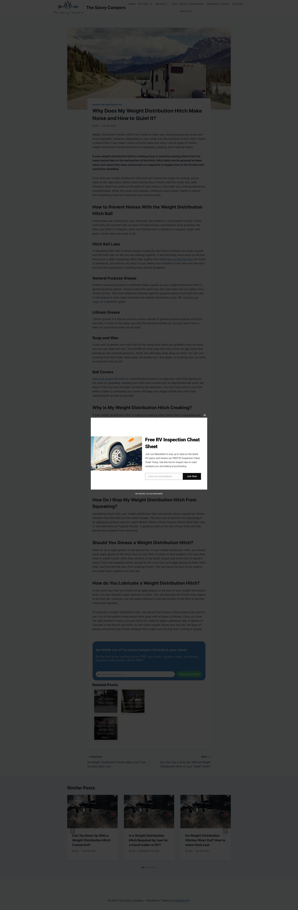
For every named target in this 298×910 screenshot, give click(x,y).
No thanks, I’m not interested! (149, 493)
